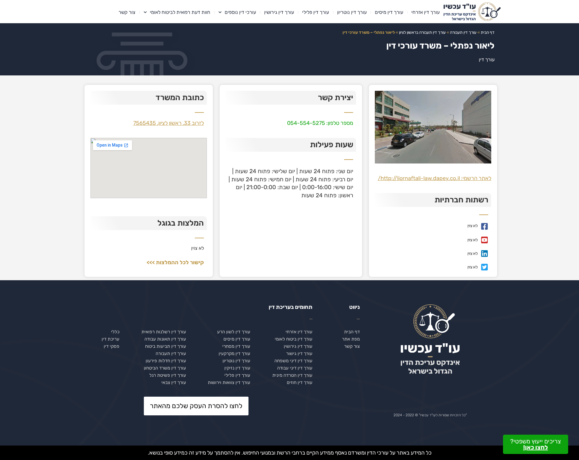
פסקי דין (111, 346)
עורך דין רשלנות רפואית (163, 332)
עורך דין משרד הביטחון (165, 368)
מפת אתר (351, 339)
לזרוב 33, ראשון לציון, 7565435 (168, 123)
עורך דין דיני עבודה (294, 368)
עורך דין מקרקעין (234, 353)
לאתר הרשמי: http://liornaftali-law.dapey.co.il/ (434, 178)
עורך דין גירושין (279, 12)
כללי (115, 332)
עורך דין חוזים (299, 382)
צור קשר (127, 12)
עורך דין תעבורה (463, 32)
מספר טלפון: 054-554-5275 (320, 123)
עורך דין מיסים (389, 12)
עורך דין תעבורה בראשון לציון (422, 32)
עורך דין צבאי (173, 382)
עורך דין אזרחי (425, 12)
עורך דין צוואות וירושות (229, 382)
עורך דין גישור (299, 353)
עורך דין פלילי (315, 12)
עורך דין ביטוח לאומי (293, 339)
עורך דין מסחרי (236, 346)
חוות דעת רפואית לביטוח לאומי (180, 12)
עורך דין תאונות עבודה (165, 339)
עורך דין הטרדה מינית (292, 375)
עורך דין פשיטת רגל (167, 375)
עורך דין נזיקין (237, 368)
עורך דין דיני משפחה (293, 360)
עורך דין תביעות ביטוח (165, 346)
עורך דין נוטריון (352, 12)
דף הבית (488, 32)
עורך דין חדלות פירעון (166, 360)
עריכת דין (110, 339)
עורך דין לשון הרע (233, 332)
